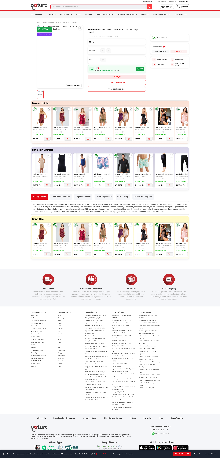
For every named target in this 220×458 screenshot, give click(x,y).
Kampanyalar (147, 2)
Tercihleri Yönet (210, 454)
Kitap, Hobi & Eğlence (37, 342)
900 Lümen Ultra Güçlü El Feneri (148, 388)
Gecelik (75, 22)
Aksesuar (88, 14)
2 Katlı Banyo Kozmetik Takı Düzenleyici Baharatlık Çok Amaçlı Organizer (122, 325)
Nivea (59, 345)
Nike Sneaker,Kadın (90, 336)
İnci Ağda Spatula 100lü (119, 341)
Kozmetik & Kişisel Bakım (127, 14)
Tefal (59, 326)
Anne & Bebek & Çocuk (161, 14)
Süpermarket (35, 334)
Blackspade (93, 29)
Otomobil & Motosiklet (105, 14)
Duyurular (147, 418)
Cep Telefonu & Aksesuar (38, 320)
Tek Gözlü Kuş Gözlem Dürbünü (148, 377)
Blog (161, 418)
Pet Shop (33, 347)
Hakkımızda (41, 418)
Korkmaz (60, 328)
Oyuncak (33, 345)
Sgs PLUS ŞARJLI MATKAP (146, 359)
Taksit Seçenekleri (104, 197)
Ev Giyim (66, 22)
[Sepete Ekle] (47, 139)
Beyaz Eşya (34, 353)
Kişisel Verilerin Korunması (64, 418)
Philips (60, 323)
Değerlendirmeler (83, 197)
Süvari (60, 334)
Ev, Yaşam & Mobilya (37, 323)
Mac (59, 347)
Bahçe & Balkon (35, 364)
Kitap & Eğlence (66, 14)
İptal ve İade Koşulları (143, 197)
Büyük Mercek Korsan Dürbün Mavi (149, 380)
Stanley (60, 364)
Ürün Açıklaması (39, 197)
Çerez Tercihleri (177, 418)
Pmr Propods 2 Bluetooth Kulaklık (95, 328)
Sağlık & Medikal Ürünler (38, 355)
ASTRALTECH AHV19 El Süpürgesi (148, 356)
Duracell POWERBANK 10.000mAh (94, 344)
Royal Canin (61, 355)
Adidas (60, 339)
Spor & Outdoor (181, 14)
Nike (59, 337)
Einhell (60, 366)
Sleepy (60, 353)
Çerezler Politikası (103, 454)
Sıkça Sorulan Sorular (113, 418)
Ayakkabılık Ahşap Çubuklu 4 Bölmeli (123, 320)
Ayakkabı (34, 366)
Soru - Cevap (122, 197)
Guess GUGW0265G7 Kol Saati (148, 323)
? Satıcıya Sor (178, 51)
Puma (59, 342)
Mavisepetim (157, 47)
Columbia (61, 358)
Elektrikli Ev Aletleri (36, 361)
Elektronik (145, 14)
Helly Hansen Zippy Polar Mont (148, 346)
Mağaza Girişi (183, 2)
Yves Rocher (61, 350)
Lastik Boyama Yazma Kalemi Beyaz (123, 379)
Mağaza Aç (172, 2)
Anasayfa (43, 22)
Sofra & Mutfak (35, 326)
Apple (59, 315)
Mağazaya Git (160, 51)
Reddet (197, 454)
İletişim (133, 418)
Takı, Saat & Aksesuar (37, 358)
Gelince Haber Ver (118, 82)
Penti (59, 331)
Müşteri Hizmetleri (160, 2)
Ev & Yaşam (51, 14)
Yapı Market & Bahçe (37, 350)
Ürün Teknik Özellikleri (61, 197)
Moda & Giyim (35, 315)
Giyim (58, 22)
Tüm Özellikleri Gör (116, 89)
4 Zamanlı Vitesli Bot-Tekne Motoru (149, 375)
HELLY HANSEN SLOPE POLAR (147, 349)
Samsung (61, 318)
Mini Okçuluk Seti (144, 367)
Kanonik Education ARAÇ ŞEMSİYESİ (95, 315)
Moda (78, 14)
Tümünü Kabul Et (182, 454)
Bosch (60, 320)
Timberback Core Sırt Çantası (147, 320)
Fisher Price (61, 361)
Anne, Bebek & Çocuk (37, 331)
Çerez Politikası (89, 418)
